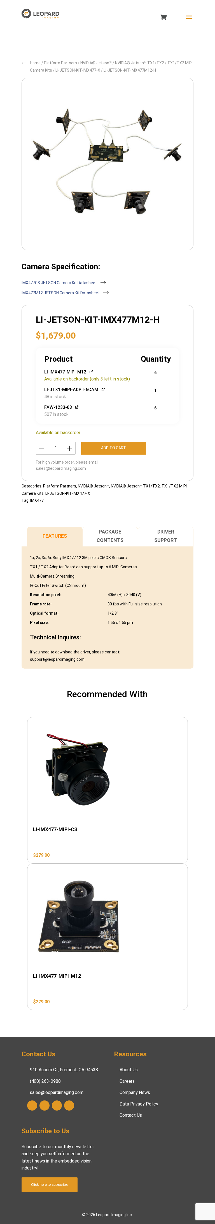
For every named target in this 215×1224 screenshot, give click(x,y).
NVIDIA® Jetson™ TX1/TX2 (139, 63)
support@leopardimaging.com (57, 659)
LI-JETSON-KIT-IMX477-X (77, 70)
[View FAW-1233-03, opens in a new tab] (77, 407)
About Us (129, 1069)
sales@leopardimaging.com (61, 468)
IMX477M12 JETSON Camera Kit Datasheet (61, 293)
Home (35, 63)
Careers (127, 1081)
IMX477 (37, 500)
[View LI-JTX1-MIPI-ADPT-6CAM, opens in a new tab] (103, 389)
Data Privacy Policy (139, 1103)
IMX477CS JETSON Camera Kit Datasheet (60, 283)
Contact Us (131, 1115)
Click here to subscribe (49, 1184)
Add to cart (113, 448)
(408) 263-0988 (45, 1081)
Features (55, 536)
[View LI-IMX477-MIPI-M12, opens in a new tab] (91, 371)
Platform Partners (60, 63)
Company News (135, 1092)
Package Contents (110, 536)
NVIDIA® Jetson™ (96, 63)
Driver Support (165, 536)
